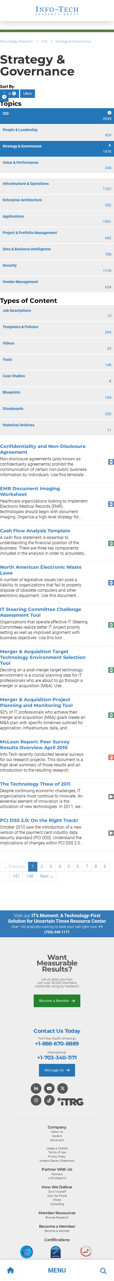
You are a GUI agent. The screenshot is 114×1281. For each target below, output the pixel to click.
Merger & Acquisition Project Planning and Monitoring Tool (36, 702)
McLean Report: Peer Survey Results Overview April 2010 (35, 744)
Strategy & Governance (73, 41)
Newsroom (57, 1140)
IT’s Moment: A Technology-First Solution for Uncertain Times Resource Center (57, 918)
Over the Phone (57, 1196)
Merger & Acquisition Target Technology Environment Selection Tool (43, 657)
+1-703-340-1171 (57, 1057)
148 (29, 876)
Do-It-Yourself (57, 1191)
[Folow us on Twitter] (62, 1089)
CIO (44, 41)
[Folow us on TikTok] (49, 1101)
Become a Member (54, 1000)
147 (16, 876)
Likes (27, 93)
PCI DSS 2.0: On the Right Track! (39, 820)
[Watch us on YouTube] (49, 1089)
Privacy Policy (57, 1156)
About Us (57, 1132)
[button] (57, 1270)
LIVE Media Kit (57, 1178)
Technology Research (16, 41)
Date (7, 93)
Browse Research (57, 1217)
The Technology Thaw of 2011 (35, 784)
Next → (47, 876)
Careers (57, 1136)
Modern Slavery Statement (57, 1161)
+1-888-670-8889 (57, 1043)
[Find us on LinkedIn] (36, 1089)
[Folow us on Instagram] (36, 1101)
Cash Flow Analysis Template (35, 530)
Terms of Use (57, 1152)
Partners (57, 1174)
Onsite (57, 1200)
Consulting (57, 1204)
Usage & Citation (57, 1148)
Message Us (55, 1070)
